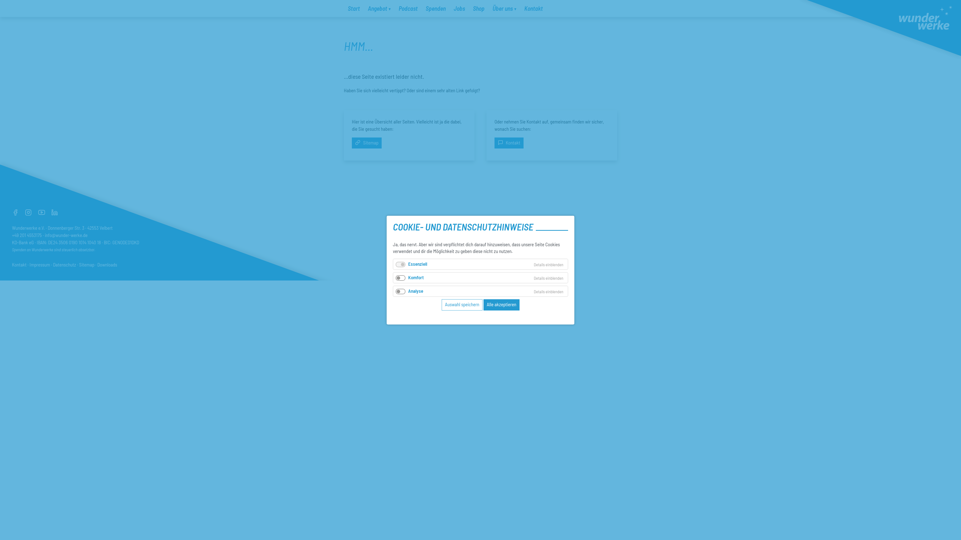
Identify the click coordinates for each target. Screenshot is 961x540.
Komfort (416, 277)
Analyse (415, 291)
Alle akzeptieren (501, 304)
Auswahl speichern (462, 304)
